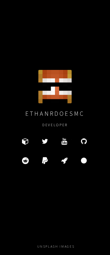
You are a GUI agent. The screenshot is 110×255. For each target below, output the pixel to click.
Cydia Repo (26, 141)
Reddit (26, 160)
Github (84, 141)
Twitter (45, 141)
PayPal (45, 160)
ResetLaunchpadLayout (65, 160)
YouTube (65, 141)
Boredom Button (84, 160)
